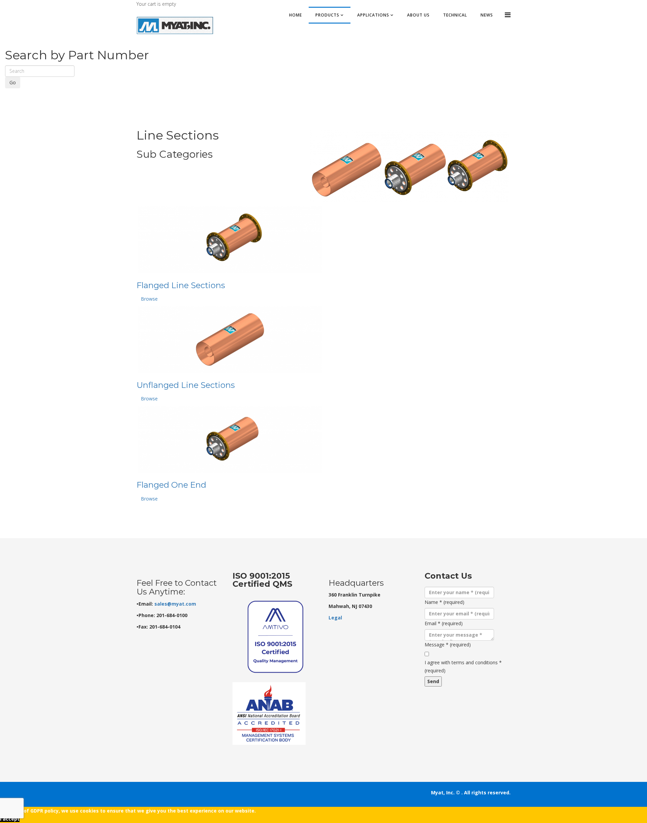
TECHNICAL (455, 15)
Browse (149, 299)
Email (444, 623)
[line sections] (410, 166)
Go (12, 82)
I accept (10, 819)
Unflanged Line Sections (185, 385)
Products (327, 15)
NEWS (487, 15)
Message (448, 644)
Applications (373, 15)
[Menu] (508, 14)
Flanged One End (171, 485)
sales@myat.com (175, 604)
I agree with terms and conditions (463, 666)
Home (295, 15)
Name (444, 602)
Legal (335, 617)
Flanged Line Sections (180, 285)
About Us (418, 15)
